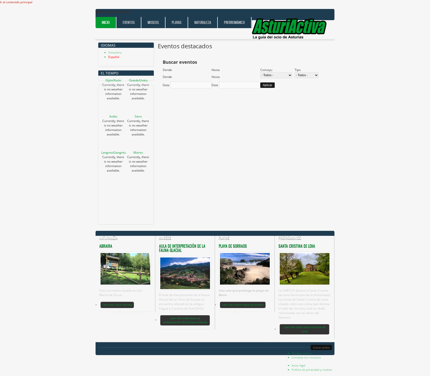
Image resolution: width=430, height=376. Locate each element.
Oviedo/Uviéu (138, 80)
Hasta (216, 70)
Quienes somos (302, 353)
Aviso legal (298, 365)
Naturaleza (202, 22)
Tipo (298, 70)
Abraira (105, 246)
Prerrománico (234, 22)
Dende (167, 70)
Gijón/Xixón (113, 80)
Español (113, 57)
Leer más (117, 305)
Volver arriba (321, 347)
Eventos (129, 22)
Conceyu (266, 70)
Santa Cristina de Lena (296, 246)
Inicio (106, 22)
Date (166, 85)
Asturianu (115, 52)
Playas (176, 22)
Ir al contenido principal (16, 2)
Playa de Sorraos (233, 246)
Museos (153, 22)
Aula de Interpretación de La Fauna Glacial (182, 248)
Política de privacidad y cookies (312, 370)
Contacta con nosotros (306, 357)
